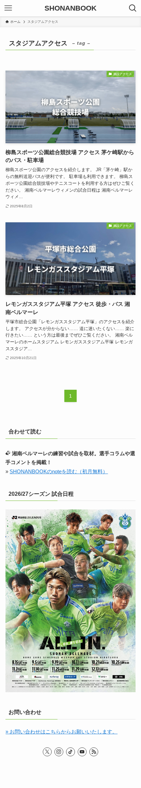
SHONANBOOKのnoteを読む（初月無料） (59, 471)
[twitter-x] (47, 751)
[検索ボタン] (133, 8)
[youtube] (82, 751)
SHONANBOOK (70, 8)
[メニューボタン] (8, 8)
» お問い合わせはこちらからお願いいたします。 (61, 731)
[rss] (93, 751)
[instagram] (58, 751)
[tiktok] (70, 751)
